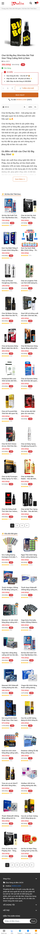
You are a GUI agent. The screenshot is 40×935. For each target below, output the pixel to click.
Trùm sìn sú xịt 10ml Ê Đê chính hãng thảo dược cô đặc (9, 785)
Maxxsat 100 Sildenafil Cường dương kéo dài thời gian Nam (10, 687)
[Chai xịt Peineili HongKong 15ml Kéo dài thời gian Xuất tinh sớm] (10, 270)
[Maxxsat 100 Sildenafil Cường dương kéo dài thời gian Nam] (10, 675)
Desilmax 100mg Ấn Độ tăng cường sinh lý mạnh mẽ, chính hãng (29, 753)
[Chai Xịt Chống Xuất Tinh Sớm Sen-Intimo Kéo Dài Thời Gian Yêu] (10, 499)
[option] (20, 32)
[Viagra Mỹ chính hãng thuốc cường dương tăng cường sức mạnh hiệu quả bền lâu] (29, 675)
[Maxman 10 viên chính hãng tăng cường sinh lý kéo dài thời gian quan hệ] (10, 610)
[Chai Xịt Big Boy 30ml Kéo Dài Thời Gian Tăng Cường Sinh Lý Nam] (20, 32)
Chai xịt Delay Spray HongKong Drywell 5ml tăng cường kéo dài (29, 446)
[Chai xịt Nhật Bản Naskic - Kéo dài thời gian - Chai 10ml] (29, 466)
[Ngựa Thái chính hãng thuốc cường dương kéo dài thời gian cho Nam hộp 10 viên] (29, 544)
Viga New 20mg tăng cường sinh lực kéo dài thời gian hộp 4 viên (10, 655)
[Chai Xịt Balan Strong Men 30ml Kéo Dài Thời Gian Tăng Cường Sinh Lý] (10, 303)
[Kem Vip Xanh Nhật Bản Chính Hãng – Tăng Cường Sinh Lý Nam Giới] (29, 238)
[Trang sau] (27, 525)
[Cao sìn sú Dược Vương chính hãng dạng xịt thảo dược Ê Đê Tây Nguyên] (29, 806)
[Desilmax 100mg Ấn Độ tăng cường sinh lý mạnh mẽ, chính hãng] (29, 740)
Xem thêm (19, 179)
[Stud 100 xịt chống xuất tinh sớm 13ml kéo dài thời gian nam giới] (29, 303)
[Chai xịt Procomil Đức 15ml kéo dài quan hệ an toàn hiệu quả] (10, 401)
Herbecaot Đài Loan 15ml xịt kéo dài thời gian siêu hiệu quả (9, 381)
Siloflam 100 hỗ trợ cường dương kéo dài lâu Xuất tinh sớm (28, 785)
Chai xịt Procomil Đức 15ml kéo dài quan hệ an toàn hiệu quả (9, 413)
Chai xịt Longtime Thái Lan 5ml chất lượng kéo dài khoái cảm (29, 283)
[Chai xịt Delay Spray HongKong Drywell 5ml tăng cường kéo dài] (29, 433)
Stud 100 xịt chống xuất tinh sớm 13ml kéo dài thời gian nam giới (29, 315)
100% (30, 107)
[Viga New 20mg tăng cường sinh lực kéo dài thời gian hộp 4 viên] (10, 642)
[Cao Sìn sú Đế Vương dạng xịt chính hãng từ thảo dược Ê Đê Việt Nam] (29, 708)
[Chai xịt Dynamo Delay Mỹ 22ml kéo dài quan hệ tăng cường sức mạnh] (29, 368)
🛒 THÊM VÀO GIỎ (27, 88)
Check (33, 921)
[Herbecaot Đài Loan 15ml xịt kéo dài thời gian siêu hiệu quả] (10, 368)
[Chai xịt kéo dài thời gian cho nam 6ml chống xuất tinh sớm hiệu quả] (29, 401)
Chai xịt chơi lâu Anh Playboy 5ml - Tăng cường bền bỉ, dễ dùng (29, 217)
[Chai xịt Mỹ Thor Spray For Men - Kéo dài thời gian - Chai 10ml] (29, 499)
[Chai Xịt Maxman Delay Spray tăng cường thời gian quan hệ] (29, 336)
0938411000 (21, 100)
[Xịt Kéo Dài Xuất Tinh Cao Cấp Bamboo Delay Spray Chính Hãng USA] (10, 205)
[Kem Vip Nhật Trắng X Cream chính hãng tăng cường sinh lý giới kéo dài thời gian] (10, 238)
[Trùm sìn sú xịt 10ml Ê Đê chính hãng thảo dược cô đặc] (10, 773)
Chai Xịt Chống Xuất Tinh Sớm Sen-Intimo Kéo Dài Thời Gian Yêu (10, 511)
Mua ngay (20, 95)
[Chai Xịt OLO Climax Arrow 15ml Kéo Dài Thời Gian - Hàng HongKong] (10, 433)
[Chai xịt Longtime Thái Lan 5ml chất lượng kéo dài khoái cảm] (29, 270)
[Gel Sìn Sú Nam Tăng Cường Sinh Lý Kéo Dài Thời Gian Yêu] (29, 838)
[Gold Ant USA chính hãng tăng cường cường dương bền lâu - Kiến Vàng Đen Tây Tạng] (10, 740)
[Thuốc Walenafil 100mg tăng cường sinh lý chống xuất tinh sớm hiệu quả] (10, 806)
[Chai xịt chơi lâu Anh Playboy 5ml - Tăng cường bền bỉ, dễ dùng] (29, 205)
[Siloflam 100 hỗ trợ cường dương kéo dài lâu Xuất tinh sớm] (29, 773)
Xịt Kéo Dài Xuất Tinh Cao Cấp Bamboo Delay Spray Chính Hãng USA (10, 217)
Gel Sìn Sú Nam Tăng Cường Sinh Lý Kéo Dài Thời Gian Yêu (29, 851)
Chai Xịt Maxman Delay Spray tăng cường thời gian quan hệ (29, 348)
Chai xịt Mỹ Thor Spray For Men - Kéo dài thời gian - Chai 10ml (29, 511)
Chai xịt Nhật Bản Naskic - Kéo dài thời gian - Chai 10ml (28, 479)
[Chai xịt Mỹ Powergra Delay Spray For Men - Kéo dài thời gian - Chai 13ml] (10, 466)
